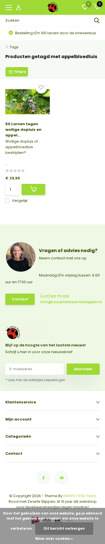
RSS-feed (87, 496)
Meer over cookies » (54, 538)
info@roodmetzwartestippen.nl (64, 302)
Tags (14, 47)
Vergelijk (20, 200)
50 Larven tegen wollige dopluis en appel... (23, 129)
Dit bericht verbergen (64, 528)
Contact (20, 299)
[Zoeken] (97, 20)
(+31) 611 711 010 (54, 296)
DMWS (69, 496)
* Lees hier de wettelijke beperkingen (35, 380)
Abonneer (83, 369)
